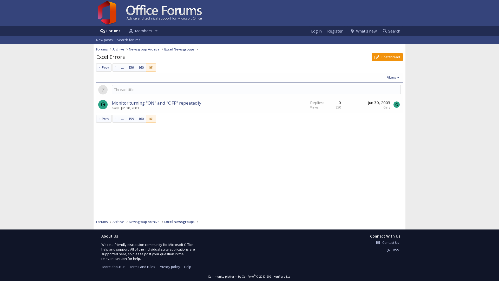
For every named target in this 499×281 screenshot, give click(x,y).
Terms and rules (142, 266)
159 (131, 67)
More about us (114, 266)
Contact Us (390, 242)
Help (187, 266)
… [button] (122, 67)
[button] (156, 31)
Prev (105, 67)
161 (151, 67)
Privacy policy (169, 266)
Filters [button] (391, 77)
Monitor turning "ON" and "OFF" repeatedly (156, 103)
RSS (395, 250)
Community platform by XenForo (249, 276)
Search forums (128, 39)
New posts (104, 39)
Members (143, 30)
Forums (113, 30)
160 (141, 67)
